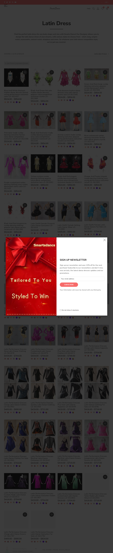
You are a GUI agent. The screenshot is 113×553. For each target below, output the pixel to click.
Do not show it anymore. (70, 310)
